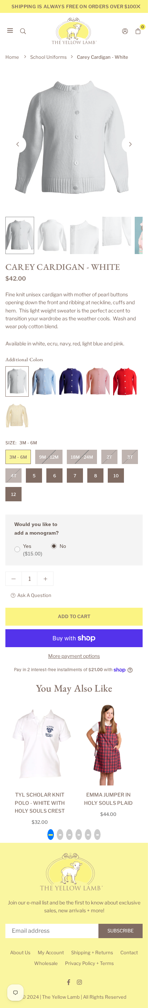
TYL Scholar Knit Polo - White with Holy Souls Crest (40, 803)
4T (14, 475)
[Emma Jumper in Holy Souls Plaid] (108, 743)
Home (12, 57)
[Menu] (10, 31)
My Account (51, 952)
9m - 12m (49, 457)
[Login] (125, 31)
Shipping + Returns (92, 952)
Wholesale (46, 963)
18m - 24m (82, 457)
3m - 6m (18, 457)
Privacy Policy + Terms (89, 963)
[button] (130, 144)
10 (116, 475)
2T (109, 457)
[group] (74, 140)
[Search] (23, 31)
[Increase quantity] (45, 579)
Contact (129, 952)
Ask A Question (34, 595)
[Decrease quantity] (14, 579)
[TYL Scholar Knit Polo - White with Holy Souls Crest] (40, 743)
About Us (20, 952)
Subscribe (120, 930)
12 (13, 494)
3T (130, 457)
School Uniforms (48, 57)
